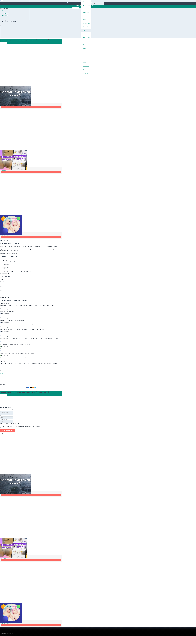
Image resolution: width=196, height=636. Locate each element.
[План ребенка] (11, 622)
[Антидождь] (15, 493)
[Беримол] (13, 557)
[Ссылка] (73, 3)
